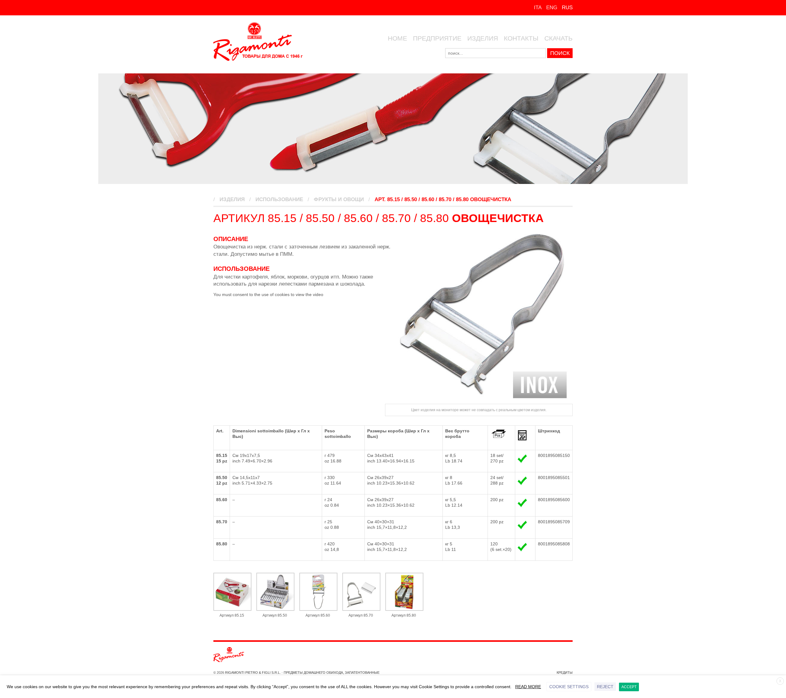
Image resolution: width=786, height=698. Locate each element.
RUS (567, 7)
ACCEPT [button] (628, 687)
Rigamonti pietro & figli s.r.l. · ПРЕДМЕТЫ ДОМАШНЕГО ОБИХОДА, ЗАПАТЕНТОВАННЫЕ (301, 672)
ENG (551, 7)
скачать (558, 38)
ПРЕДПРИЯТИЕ (437, 38)
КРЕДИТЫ (565, 672)
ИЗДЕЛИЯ (482, 38)
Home (397, 38)
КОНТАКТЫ (521, 38)
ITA (538, 7)
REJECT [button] (605, 686)
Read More (528, 686)
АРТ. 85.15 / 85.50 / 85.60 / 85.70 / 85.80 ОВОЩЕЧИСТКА (443, 199)
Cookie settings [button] (569, 686)
